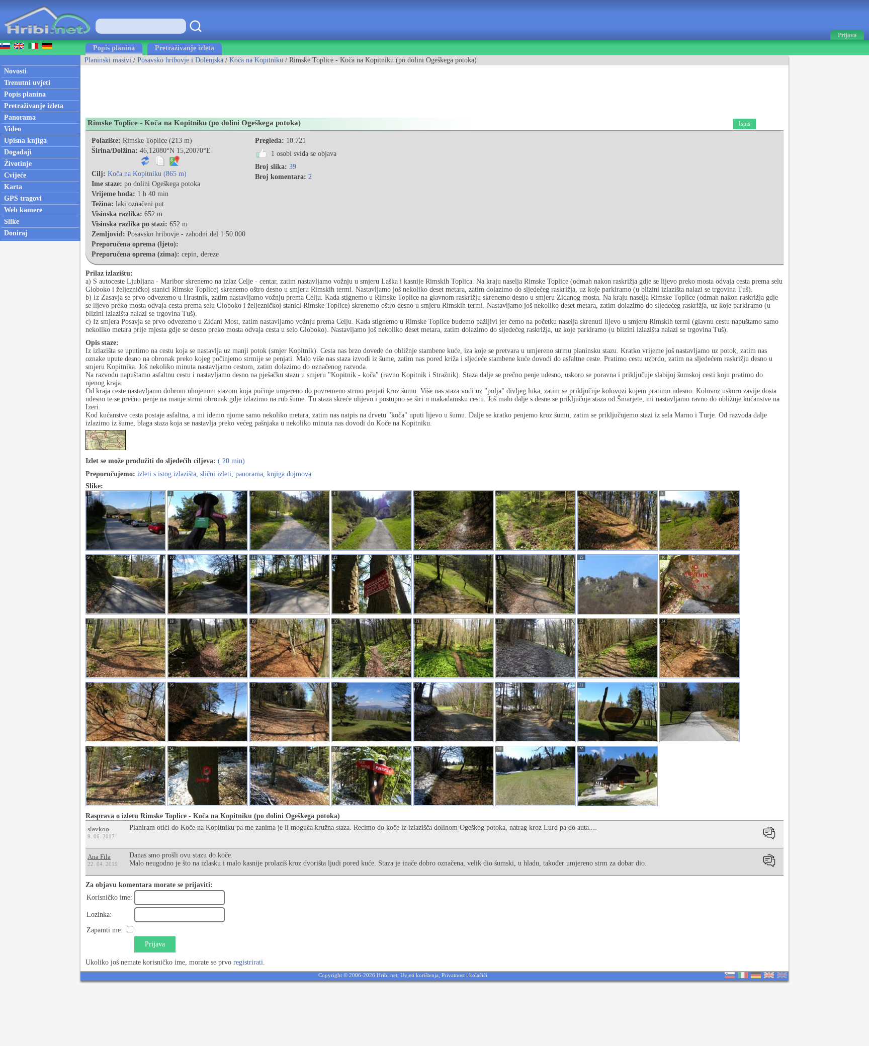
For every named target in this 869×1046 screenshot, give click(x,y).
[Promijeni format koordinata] (145, 163)
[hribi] (47, 38)
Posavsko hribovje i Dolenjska (180, 60)
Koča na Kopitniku (256, 60)
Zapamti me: (104, 930)
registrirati (248, 962)
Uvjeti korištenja (419, 975)
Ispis (744, 123)
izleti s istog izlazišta (166, 474)
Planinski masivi (107, 60)
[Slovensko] (730, 976)
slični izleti (215, 474)
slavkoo (98, 829)
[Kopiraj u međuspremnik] (159, 163)
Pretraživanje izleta (184, 48)
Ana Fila (99, 856)
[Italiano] (743, 976)
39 (292, 166)
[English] (769, 976)
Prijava (155, 944)
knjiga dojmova (289, 474)
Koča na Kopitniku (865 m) (147, 174)
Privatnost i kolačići (464, 975)
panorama (249, 474)
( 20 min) (231, 461)
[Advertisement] (263, 88)
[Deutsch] (756, 976)
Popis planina (114, 48)
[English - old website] (782, 976)
